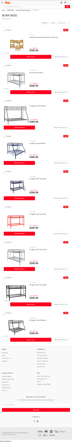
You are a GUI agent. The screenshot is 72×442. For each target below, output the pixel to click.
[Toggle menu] (2, 2)
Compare (8, 30)
